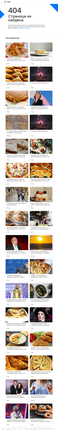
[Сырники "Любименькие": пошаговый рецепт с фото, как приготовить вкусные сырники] (17, 54)
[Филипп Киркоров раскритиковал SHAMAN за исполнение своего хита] (17, 294)
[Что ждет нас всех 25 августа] (41, 78)
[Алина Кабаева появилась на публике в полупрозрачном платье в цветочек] (41, 102)
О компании (8, 428)
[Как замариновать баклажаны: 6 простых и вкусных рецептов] (41, 294)
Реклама (14, 428)
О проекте (20, 428)
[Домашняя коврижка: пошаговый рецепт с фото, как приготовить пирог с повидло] (17, 318)
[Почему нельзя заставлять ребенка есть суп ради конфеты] (41, 222)
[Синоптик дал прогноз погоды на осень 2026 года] (17, 198)
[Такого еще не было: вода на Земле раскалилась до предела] (41, 246)
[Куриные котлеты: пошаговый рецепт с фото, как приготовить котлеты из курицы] (41, 342)
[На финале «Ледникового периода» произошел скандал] (17, 270)
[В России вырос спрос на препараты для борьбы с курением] (41, 390)
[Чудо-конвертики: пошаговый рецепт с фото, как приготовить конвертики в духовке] (17, 78)
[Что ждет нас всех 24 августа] (41, 126)
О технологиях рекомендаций (30, 428)
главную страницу (24, 28)
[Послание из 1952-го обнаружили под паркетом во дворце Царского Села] (17, 126)
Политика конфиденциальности (45, 428)
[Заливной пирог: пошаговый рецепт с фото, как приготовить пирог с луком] (17, 102)
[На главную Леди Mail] (8, 2)
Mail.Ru (3, 428)
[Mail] (5, 2)
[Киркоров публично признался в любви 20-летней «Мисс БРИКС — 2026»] (17, 415)
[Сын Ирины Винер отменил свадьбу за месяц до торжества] (41, 318)
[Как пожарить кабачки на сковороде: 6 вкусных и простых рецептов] (17, 342)
